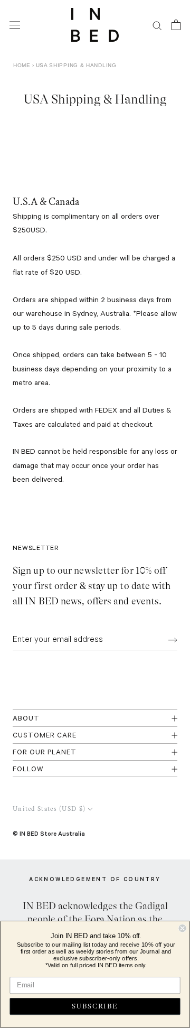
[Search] (157, 25)
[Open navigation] (15, 25)
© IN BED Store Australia (49, 833)
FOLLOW (28, 770)
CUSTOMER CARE (45, 736)
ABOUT (26, 719)
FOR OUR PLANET (45, 753)
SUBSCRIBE (95, 1006)
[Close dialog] (182, 928)
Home (22, 65)
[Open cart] (176, 25)
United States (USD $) (49, 809)
